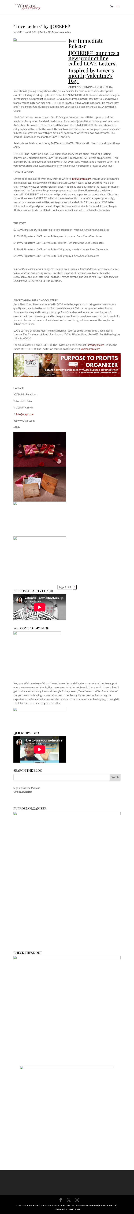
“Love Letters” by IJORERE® (42, 26)
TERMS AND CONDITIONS (67, 1209)
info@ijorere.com (81, 178)
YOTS (19, 32)
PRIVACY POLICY (107, 1205)
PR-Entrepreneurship (59, 32)
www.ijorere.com (90, 348)
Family (43, 32)
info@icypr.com (95, 344)
